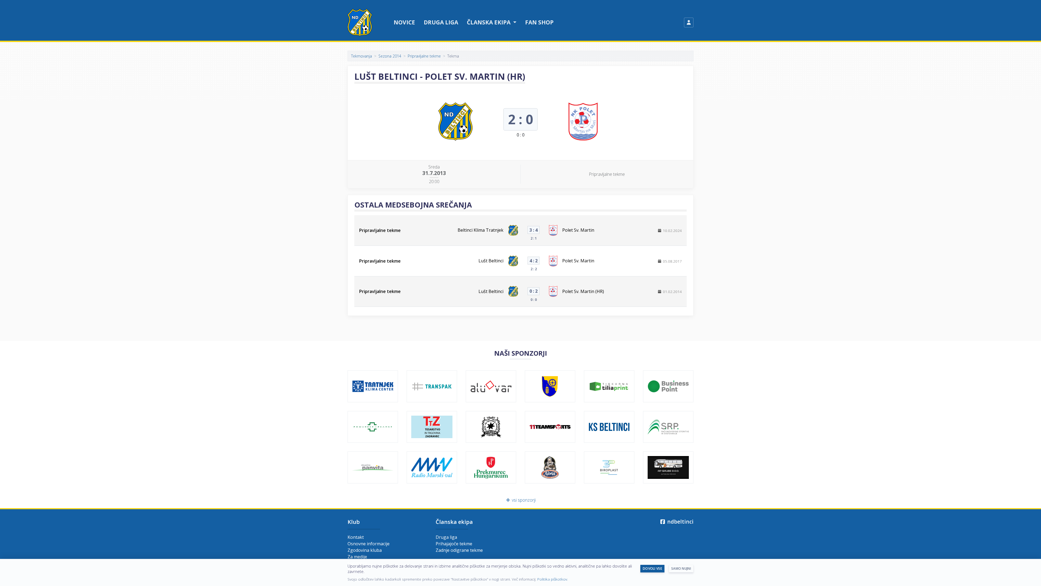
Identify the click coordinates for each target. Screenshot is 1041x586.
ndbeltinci (679, 521)
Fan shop (539, 22)
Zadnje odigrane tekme (459, 550)
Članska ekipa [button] (489, 22)
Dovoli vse (652, 568)
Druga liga (441, 22)
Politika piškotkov (552, 579)
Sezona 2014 (389, 56)
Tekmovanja (361, 56)
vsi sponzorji (523, 500)
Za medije (357, 557)
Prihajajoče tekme (454, 544)
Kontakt (356, 537)
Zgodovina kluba (365, 550)
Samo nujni (681, 568)
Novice (404, 22)
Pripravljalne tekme (424, 56)
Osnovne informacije (369, 544)
